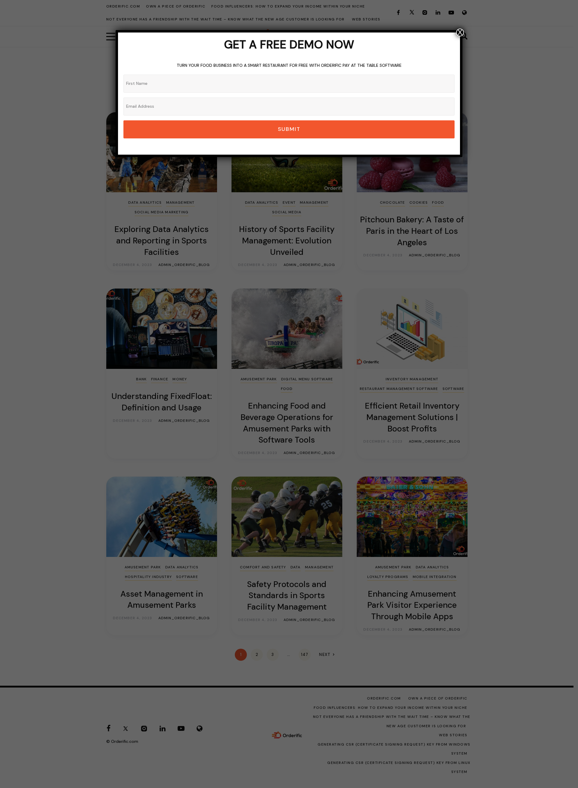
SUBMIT (289, 129)
